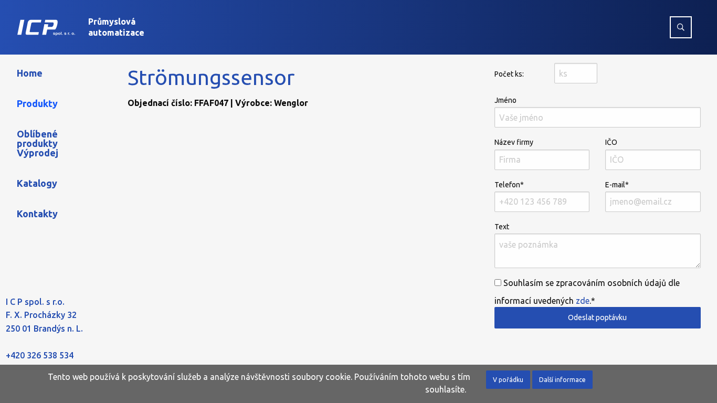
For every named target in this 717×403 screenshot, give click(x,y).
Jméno (505, 100)
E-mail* (617, 185)
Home (30, 73)
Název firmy (513, 142)
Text (501, 226)
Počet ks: (509, 74)
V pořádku (508, 379)
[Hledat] (681, 27)
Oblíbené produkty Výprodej (37, 143)
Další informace (562, 379)
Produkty (37, 103)
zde (582, 300)
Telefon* (509, 185)
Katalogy (37, 183)
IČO (611, 142)
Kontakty (37, 213)
